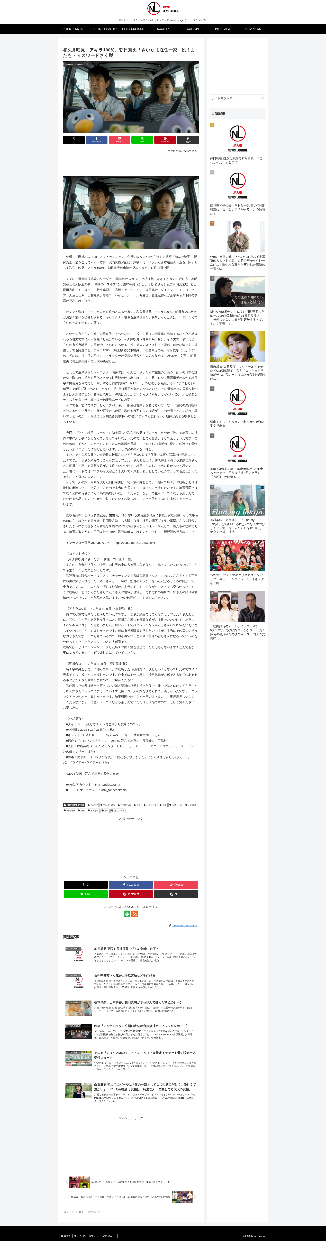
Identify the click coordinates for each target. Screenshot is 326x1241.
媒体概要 (66, 1236)
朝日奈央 (94, 810)
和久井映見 (152, 805)
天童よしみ (177, 805)
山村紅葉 (192, 805)
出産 (139, 805)
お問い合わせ (109, 1236)
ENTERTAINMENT (75, 805)
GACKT (94, 805)
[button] (188, 140)
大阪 (164, 805)
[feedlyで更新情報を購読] (127, 914)
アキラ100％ (109, 805)
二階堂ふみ (126, 805)
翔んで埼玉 (119, 810)
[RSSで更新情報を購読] (134, 914)
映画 (83, 810)
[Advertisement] (131, 163)
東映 (106, 810)
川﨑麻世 (71, 810)
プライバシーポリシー (86, 1236)
